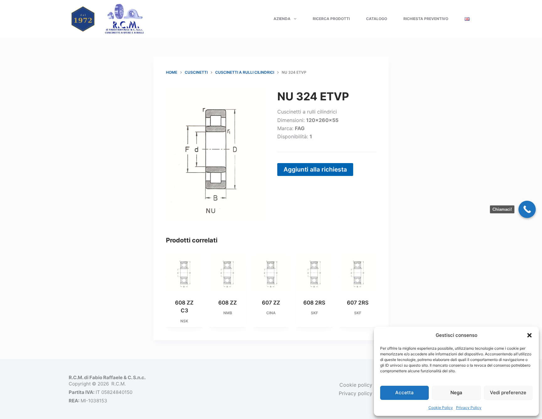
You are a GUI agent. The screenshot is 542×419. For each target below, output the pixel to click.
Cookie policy (355, 385)
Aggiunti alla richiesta (315, 169)
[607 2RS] (357, 272)
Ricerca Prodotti (331, 18)
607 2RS (358, 303)
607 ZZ (271, 303)
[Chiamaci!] (527, 209)
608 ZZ (227, 303)
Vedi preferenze (508, 392)
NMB (227, 312)
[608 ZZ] (227, 272)
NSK (184, 321)
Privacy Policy (468, 407)
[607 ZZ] (270, 272)
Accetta (404, 392)
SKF (314, 312)
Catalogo (376, 18)
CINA (271, 312)
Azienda (282, 18)
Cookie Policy (440, 407)
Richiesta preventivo (425, 18)
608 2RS (314, 303)
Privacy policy (355, 393)
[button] (529, 335)
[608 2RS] (314, 272)
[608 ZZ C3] (184, 272)
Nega (456, 392)
